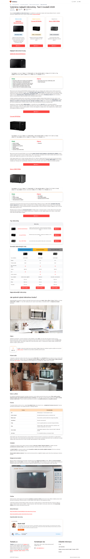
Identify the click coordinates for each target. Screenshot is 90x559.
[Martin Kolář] (14, 525)
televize (23, 550)
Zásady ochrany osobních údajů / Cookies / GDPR (68, 549)
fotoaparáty (16, 550)
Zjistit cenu (18, 45)
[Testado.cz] (13, 2)
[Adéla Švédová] (13, 534)
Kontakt (60, 551)
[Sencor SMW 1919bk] (13, 241)
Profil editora (58, 534)
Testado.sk (25, 544)
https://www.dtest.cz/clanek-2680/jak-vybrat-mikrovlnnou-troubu (23, 511)
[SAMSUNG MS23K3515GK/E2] (13, 229)
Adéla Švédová (17, 534)
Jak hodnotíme (62, 546)
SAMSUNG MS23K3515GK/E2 (18, 22)
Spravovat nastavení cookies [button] (75, 557)
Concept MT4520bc (36, 21)
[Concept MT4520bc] (13, 235)
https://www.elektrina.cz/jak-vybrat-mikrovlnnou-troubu (21, 514)
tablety (20, 550)
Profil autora (20, 529)
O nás (60, 544)
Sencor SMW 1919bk (54, 21)
